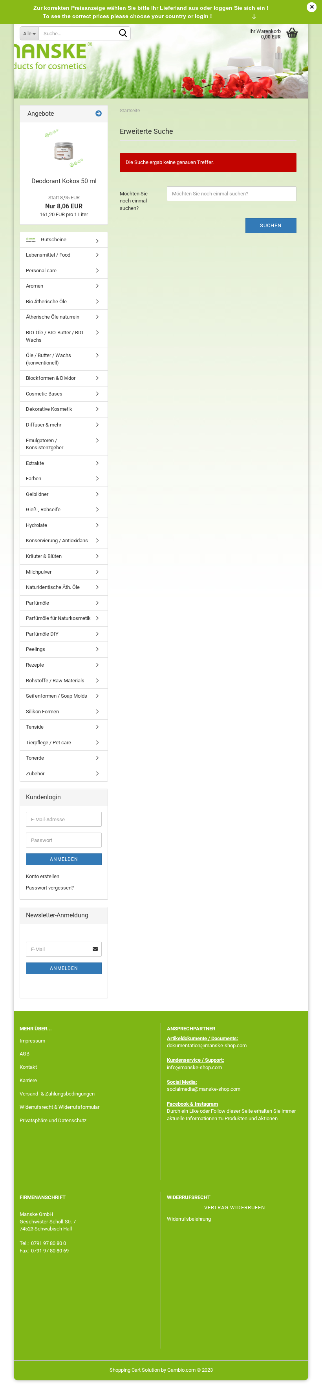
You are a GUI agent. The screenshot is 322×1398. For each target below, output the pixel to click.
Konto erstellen (42, 876)
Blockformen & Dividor (50, 378)
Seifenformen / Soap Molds (56, 696)
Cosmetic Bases (44, 394)
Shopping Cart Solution (135, 1370)
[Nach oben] (300, 1386)
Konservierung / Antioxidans (57, 540)
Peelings (35, 649)
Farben (33, 478)
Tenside (35, 727)
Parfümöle (37, 603)
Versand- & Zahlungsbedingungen (57, 1094)
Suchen (271, 225)
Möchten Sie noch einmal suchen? (134, 201)
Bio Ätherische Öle (46, 301)
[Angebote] (98, 113)
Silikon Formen (42, 711)
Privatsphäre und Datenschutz (53, 1120)
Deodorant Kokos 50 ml (64, 181)
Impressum (32, 1041)
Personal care (41, 270)
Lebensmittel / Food (48, 255)
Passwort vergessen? (50, 888)
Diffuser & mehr (43, 425)
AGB (24, 1054)
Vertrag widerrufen (234, 1207)
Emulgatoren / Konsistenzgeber (44, 444)
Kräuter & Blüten (44, 556)
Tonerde (35, 758)
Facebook (178, 1104)
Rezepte (35, 665)
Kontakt (28, 1067)
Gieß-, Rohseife (43, 509)
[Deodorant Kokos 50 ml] (64, 148)
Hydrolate (36, 525)
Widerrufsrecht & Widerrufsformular (59, 1107)
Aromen (34, 286)
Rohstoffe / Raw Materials (55, 681)
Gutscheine (53, 239)
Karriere (28, 1080)
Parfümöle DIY (42, 634)
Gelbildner (37, 494)
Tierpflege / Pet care (48, 742)
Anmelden (64, 859)
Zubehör (35, 773)
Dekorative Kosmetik (49, 409)
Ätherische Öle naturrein (52, 317)
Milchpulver (38, 572)
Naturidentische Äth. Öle (53, 587)
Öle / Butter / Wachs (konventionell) (48, 359)
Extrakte (35, 463)
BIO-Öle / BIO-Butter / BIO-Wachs (55, 336)
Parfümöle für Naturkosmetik (58, 618)
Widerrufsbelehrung (189, 1219)
